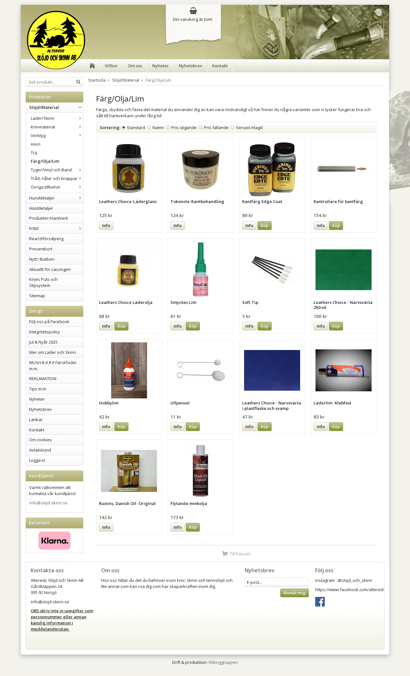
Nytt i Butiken (41, 259)
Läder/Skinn (42, 118)
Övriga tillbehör (46, 187)
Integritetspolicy (44, 332)
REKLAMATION (42, 378)
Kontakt (220, 66)
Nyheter (160, 66)
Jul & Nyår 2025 (43, 342)
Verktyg (38, 135)
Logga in (37, 460)
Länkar (36, 419)
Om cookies (40, 440)
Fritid (33, 228)
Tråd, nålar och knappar (54, 178)
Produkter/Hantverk (48, 218)
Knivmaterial (43, 127)
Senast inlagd (249, 127)
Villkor (111, 66)
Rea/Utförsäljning (46, 238)
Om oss (135, 66)
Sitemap (37, 295)
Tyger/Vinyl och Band (51, 170)
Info (106, 225)
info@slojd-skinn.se (48, 503)
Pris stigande (184, 127)
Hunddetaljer (42, 198)
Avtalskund (40, 450)
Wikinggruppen (223, 662)
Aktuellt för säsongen (50, 269)
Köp (264, 225)
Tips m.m (37, 389)
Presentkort (40, 249)
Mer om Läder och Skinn (52, 352)
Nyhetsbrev (190, 66)
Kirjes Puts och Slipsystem (43, 282)
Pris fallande (216, 127)
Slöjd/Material (44, 107)
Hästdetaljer (41, 208)
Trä (34, 153)
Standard (136, 127)
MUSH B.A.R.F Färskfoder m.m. (53, 365)
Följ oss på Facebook (49, 321)
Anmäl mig (294, 593)
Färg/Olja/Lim (45, 161)
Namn (158, 127)
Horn (35, 144)
